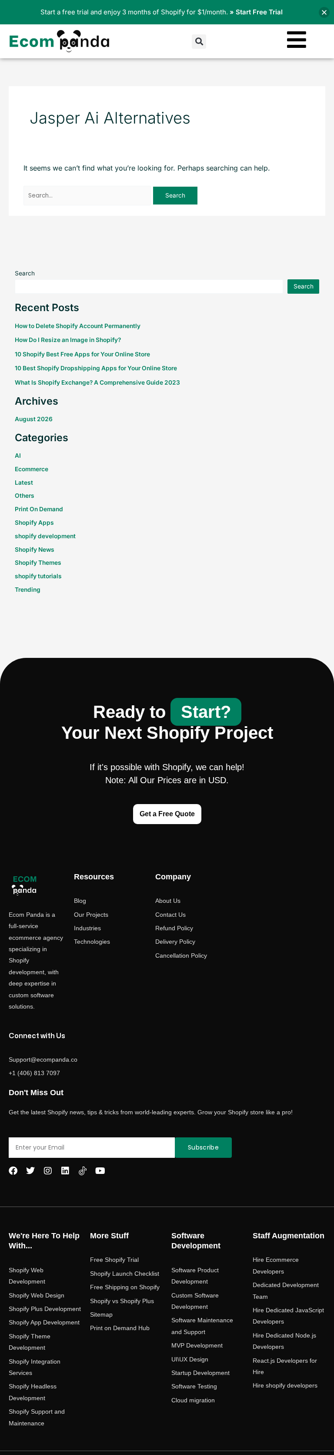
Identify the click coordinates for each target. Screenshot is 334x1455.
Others (24, 495)
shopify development (45, 536)
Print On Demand (39, 509)
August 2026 (34, 419)
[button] (199, 41)
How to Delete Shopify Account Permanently (77, 325)
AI (18, 455)
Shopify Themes (38, 562)
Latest (24, 482)
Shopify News (34, 549)
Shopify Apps (34, 522)
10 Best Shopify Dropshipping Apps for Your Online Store (96, 368)
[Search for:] (88, 195)
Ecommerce (31, 469)
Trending (27, 589)
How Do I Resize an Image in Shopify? (68, 339)
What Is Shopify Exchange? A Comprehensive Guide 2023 (97, 382)
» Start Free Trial (256, 12)
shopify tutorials (38, 576)
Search (25, 273)
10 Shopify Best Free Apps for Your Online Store (82, 354)
